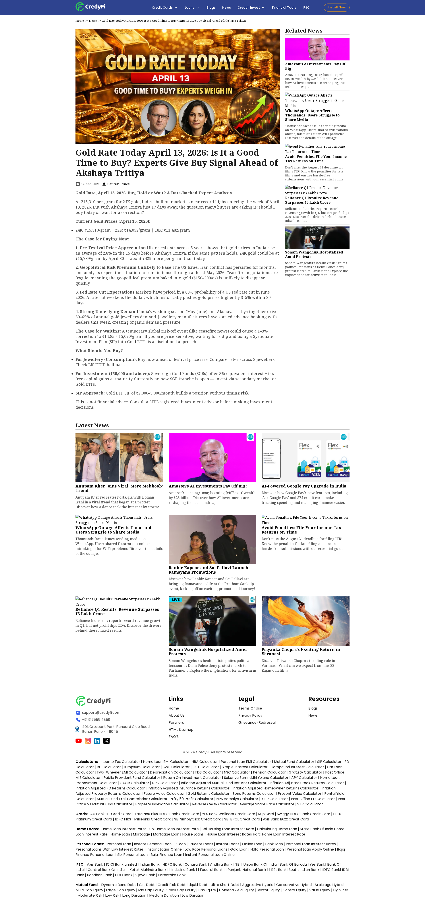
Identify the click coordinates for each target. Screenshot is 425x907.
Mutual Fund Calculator (294, 761)
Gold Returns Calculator (209, 793)
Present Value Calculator (299, 793)
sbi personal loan (133, 854)
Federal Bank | (213, 869)
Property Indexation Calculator (162, 804)
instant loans (228, 844)
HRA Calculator (204, 761)
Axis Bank (95, 864)
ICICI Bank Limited (122, 864)
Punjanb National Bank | (248, 869)
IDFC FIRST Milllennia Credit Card (143, 819)
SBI (237, 864)
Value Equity (319, 890)
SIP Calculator (329, 761)
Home (79, 21)
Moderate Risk (89, 895)
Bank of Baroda (293, 864)
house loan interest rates (230, 834)
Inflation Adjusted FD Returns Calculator (110, 788)
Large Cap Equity (120, 890)
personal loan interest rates (311, 844)
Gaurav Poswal (118, 184)
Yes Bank (317, 864)
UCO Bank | (125, 875)
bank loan (274, 844)
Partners (176, 722)
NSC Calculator (237, 772)
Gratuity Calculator (305, 772)
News (226, 7)
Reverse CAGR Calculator (214, 804)
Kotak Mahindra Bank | (149, 869)
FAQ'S (174, 736)
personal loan (119, 844)
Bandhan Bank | (101, 875)
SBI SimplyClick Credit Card (197, 819)
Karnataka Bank (172, 875)
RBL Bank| (280, 869)
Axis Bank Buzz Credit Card (286, 819)
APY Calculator (304, 777)
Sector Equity (269, 890)
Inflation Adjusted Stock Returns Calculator (306, 782)
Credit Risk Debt (172, 884)
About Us (176, 715)
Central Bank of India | (108, 869)
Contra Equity (294, 890)
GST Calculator (206, 767)
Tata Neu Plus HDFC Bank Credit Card (166, 813)
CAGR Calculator (134, 782)
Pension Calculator (269, 772)
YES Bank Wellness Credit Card (228, 813)
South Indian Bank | (305, 869)
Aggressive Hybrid (257, 884)
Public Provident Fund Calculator (132, 777)
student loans (201, 844)
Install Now (337, 7)
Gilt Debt (147, 884)
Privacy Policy (250, 715)
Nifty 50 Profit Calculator (191, 798)
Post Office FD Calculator (313, 798)
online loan (252, 844)
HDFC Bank (172, 864)
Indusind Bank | (184, 869)
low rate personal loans (206, 849)
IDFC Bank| (332, 869)
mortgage (142, 834)
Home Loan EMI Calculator (166, 761)
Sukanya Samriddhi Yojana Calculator (256, 777)
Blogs (211, 7)
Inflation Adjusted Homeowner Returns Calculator (275, 788)
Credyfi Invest (249, 7)
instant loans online (165, 849)
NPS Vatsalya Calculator (237, 798)
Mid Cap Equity (151, 890)
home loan (120, 834)
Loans (190, 7)
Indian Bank (150, 864)
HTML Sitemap (181, 729)
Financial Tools (284, 7)
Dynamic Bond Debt (118, 884)
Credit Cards (163, 7)
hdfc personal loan (267, 849)
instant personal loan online (210, 854)
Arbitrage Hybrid (329, 884)
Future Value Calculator (164, 793)
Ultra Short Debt (225, 884)
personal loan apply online (311, 849)
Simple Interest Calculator (245, 767)
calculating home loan (277, 829)
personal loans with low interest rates (109, 849)
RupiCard (266, 813)
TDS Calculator (208, 772)
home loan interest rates (124, 829)
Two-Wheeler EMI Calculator (122, 772)
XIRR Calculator (274, 798)
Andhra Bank (221, 864)
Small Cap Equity (180, 890)
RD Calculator (109, 767)
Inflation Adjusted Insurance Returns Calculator (189, 788)
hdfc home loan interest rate (279, 834)
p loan (180, 844)
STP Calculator (310, 804)
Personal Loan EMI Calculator (246, 761)
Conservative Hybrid (294, 884)
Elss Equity (207, 890)
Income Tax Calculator (120, 761)
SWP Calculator (176, 767)
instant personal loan (153, 844)
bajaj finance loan (167, 854)
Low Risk (112, 895)
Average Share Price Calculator (267, 804)
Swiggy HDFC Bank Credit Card (303, 813)
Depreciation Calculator (171, 772)
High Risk (340, 890)
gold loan (239, 849)
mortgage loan (166, 834)
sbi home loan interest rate (174, 829)
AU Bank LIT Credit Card (111, 813)
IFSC (306, 7)
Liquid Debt (198, 884)
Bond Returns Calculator (253, 793)
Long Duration (134, 895)
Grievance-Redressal (257, 722)
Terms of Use (250, 708)
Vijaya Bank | (146, 875)
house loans (193, 834)
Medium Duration (164, 895)
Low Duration (193, 895)
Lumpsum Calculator (142, 767)
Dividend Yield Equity (236, 890)
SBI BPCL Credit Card (242, 819)
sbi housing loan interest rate (228, 829)
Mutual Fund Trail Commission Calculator (132, 798)
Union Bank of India (260, 864)
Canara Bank (196, 864)
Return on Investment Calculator (192, 777)
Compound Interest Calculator (297, 767)
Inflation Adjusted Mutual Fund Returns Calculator (224, 782)
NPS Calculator (165, 782)
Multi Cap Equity (89, 890)
